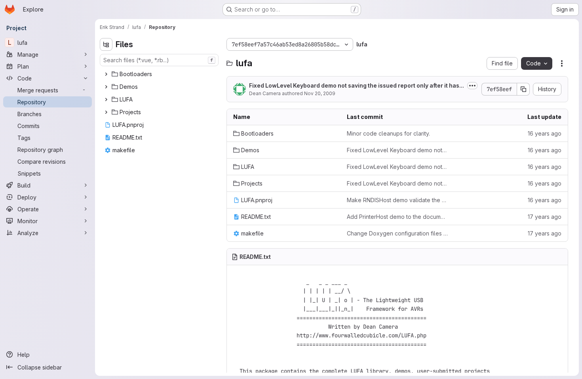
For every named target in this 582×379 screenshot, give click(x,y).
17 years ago (544, 216)
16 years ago (544, 133)
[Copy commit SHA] (523, 89)
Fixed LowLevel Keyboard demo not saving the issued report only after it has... (356, 85)
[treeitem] (160, 74)
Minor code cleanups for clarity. (388, 133)
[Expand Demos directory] (106, 87)
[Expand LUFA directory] (106, 99)
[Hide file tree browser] (106, 44)
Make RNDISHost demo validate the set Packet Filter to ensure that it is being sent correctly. (397, 200)
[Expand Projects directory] (106, 112)
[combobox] (159, 60)
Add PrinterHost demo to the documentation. (397, 216)
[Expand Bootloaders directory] (106, 74)
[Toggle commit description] (472, 85)
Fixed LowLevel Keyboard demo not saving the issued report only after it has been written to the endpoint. (397, 150)
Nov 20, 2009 (319, 93)
